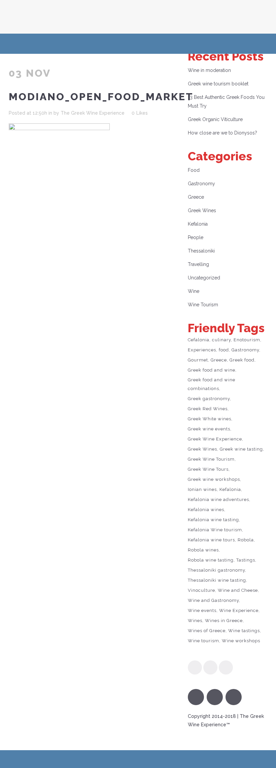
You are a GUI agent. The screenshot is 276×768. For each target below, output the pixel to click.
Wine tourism (203, 640)
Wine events (202, 610)
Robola (246, 539)
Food (194, 170)
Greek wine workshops (214, 479)
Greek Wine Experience (215, 438)
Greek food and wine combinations (211, 384)
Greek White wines (209, 418)
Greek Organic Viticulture (215, 119)
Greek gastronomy (209, 398)
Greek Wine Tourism (211, 459)
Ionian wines (202, 489)
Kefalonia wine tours (211, 539)
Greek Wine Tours (208, 469)
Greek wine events (209, 428)
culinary (221, 339)
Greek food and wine (211, 370)
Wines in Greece (224, 620)
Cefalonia (198, 339)
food (224, 349)
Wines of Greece (207, 630)
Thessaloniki (201, 251)
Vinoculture (201, 590)
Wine (193, 291)
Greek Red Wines (208, 408)
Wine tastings (244, 630)
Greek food (242, 359)
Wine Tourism (203, 304)
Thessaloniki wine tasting (217, 580)
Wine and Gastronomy (213, 600)
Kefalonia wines (206, 509)
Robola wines (203, 549)
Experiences (202, 349)
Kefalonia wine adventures (218, 499)
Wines (195, 620)
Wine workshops (241, 640)
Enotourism (247, 339)
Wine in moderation (209, 70)
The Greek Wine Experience (93, 113)
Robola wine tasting (211, 560)
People (195, 237)
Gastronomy (201, 183)
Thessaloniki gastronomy (216, 570)
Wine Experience (238, 610)
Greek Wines (202, 210)
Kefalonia (198, 224)
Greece (196, 197)
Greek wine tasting (241, 449)
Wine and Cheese (238, 590)
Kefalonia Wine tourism (215, 529)
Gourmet (198, 359)
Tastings (245, 560)
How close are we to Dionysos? (222, 133)
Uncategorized (204, 277)
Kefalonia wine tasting (213, 519)
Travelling (198, 264)
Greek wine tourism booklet (218, 83)
